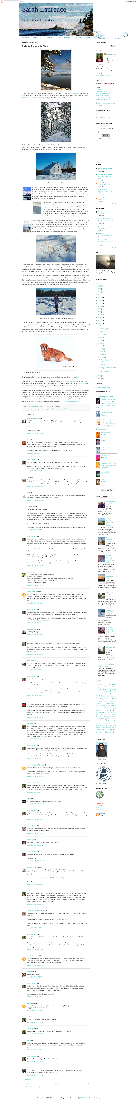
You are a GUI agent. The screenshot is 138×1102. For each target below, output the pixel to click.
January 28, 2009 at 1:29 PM (35, 623)
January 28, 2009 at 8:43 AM (35, 500)
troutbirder (30, 660)
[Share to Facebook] (57, 406)
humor (114, 712)
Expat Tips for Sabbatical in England (110, 539)
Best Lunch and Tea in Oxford (110, 648)
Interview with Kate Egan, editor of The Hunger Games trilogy (110, 559)
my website (99, 89)
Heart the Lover (105, 432)
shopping (98, 725)
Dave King (30, 839)
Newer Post (26, 1083)
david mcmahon (31, 629)
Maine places (56, 409)
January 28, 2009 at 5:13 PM (35, 634)
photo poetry (105, 719)
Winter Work (103, 364)
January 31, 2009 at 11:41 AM (35, 861)
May (101, 346)
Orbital (103, 440)
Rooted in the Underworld (105, 170)
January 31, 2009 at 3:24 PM (35, 904)
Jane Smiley (104, 481)
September (103, 334)
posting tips (99, 721)
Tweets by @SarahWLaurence (104, 387)
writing (113, 729)
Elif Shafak (104, 415)
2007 (99, 379)
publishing (108, 721)
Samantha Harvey (105, 442)
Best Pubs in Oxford (109, 593)
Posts (100, 114)
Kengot (29, 798)
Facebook (100, 91)
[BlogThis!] (53, 406)
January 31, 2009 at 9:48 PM (35, 996)
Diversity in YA (102, 240)
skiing (62, 409)
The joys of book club (104, 184)
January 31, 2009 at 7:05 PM (35, 965)
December (103, 326)
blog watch (32, 409)
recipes (98, 723)
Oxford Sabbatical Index (103, 97)
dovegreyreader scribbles (105, 227)
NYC (108, 692)
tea (110, 727)
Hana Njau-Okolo (32, 867)
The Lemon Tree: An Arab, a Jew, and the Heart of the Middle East (108, 465)
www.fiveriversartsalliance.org (70, 401)
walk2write (30, 723)
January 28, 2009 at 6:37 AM (35, 433)
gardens (98, 712)
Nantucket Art (106, 99)
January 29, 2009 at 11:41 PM (35, 804)
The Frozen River (106, 448)
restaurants (106, 723)
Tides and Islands (104, 371)
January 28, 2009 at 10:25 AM (35, 603)
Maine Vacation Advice (102, 95)
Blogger (98, 1098)
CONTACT (88, 37)
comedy (108, 705)
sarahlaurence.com (101, 275)
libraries (107, 714)
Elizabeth (29, 572)
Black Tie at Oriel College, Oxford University (106, 665)
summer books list (102, 727)
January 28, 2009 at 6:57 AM (35, 453)
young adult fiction (106, 732)
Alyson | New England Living (35, 910)
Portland (103, 696)
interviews (99, 715)
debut (105, 708)
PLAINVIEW (84, 1098)
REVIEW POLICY (78, 37)
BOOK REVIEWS (66, 37)
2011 (99, 317)
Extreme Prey (101, 199)
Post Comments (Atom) (36, 1087)
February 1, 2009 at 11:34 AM (35, 1022)
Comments (101, 117)
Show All (114, 203)
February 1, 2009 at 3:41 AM (35, 1010)
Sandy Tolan (104, 468)
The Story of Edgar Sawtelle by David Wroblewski (107, 368)
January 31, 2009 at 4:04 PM (35, 928)
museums (106, 717)
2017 (99, 300)
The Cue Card (102, 212)
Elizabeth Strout (105, 473)
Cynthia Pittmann (32, 591)
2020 (99, 292)
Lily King (104, 434)
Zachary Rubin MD (102, 429)
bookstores (104, 703)
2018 (99, 297)
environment (99, 710)
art (28, 409)
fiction (50, 409)
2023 (99, 283)
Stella (65, 409)
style (114, 725)
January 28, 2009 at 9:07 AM (35, 530)
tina (28, 477)
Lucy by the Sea (105, 472)
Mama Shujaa (102, 189)
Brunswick (44, 409)
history (109, 712)
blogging (38, 409)
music (114, 716)
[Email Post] (47, 406)
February (102, 354)
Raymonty (30, 971)
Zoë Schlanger (100, 408)
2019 (99, 294)
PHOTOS (57, 37)
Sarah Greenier (34, 397)
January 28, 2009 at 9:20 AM (35, 565)
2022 (99, 286)
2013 (99, 312)
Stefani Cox (101, 233)
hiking (104, 712)
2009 (99, 323)
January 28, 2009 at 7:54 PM (35, 695)
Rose (28, 702)
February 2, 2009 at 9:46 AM (35, 1034)
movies (98, 717)
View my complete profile (103, 75)
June (101, 343)
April (101, 349)
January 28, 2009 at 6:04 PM (35, 654)
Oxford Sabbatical (102, 694)
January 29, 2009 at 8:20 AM (35, 717)
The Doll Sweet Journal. (105, 174)
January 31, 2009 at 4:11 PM (35, 949)
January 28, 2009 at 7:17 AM (35, 471)
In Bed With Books (104, 218)
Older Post (86, 1083)
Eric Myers (108, 73)
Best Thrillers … (102, 213)
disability (113, 708)
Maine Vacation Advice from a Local (110, 576)
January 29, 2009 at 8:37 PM (35, 792)
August (102, 337)
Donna (29, 1040)
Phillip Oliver (31, 1028)
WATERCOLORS (48, 37)
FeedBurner (109, 139)
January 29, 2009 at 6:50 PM (35, 758)
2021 (99, 289)
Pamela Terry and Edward (35, 765)
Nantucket (113, 692)
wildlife (106, 730)
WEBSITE (34, 37)
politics (113, 719)
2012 (99, 315)
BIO (40, 37)
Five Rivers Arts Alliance (68, 381)
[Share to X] (55, 406)
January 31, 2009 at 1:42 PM (35, 884)
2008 (99, 376)
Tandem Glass (38, 399)
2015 (99, 306)
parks (98, 719)
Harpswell (99, 687)
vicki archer (30, 1003)
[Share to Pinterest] (59, 406)
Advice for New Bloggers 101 (110, 611)
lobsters (114, 714)
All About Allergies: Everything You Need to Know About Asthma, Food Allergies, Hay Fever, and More (106, 423)
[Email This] (51, 406)
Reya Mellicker (31, 826)
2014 (99, 309)
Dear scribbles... (102, 228)
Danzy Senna (104, 457)
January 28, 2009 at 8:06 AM (35, 486)
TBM (28, 493)
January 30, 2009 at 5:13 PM (35, 819)
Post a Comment (29, 1079)
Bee (28, 641)
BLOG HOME (25, 37)
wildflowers (99, 729)
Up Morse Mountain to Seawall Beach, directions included (110, 522)
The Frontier (83, 383)
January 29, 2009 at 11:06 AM (35, 739)
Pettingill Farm (67, 325)
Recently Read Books (106, 397)
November (103, 329)
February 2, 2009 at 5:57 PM (35, 1061)
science (114, 723)
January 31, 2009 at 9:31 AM (35, 833)
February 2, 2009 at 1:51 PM (35, 1049)
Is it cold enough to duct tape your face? (111, 502)
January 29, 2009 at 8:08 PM (35, 776)
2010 (99, 320)
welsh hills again (103, 183)
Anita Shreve (28, 98)
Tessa (28, 440)
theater (114, 727)
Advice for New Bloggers (103, 93)
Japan (107, 687)
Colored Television (106, 455)
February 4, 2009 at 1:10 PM (35, 1075)
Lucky (102, 479)
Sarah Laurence (44, 9)
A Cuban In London (33, 418)
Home (56, 1083)
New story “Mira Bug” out (105, 235)
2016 (99, 303)
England (112, 684)
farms (106, 710)
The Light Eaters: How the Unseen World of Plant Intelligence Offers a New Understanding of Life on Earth (106, 403)
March (102, 351)
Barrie (28, 1068)
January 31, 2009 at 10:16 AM (35, 845)
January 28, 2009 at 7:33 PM (35, 670)
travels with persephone (105, 168)
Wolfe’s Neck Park (73, 93)
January (102, 357)
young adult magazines (101, 734)
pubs (114, 721)
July (101, 340)
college (103, 705)
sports (110, 725)
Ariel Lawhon (104, 449)
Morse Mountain (100, 692)
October (102, 331)
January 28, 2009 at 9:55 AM (35, 585)
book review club (106, 699)
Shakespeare (111, 696)
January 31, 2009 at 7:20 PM (35, 977)
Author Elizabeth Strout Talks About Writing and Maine (111, 630)
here (77, 377)
